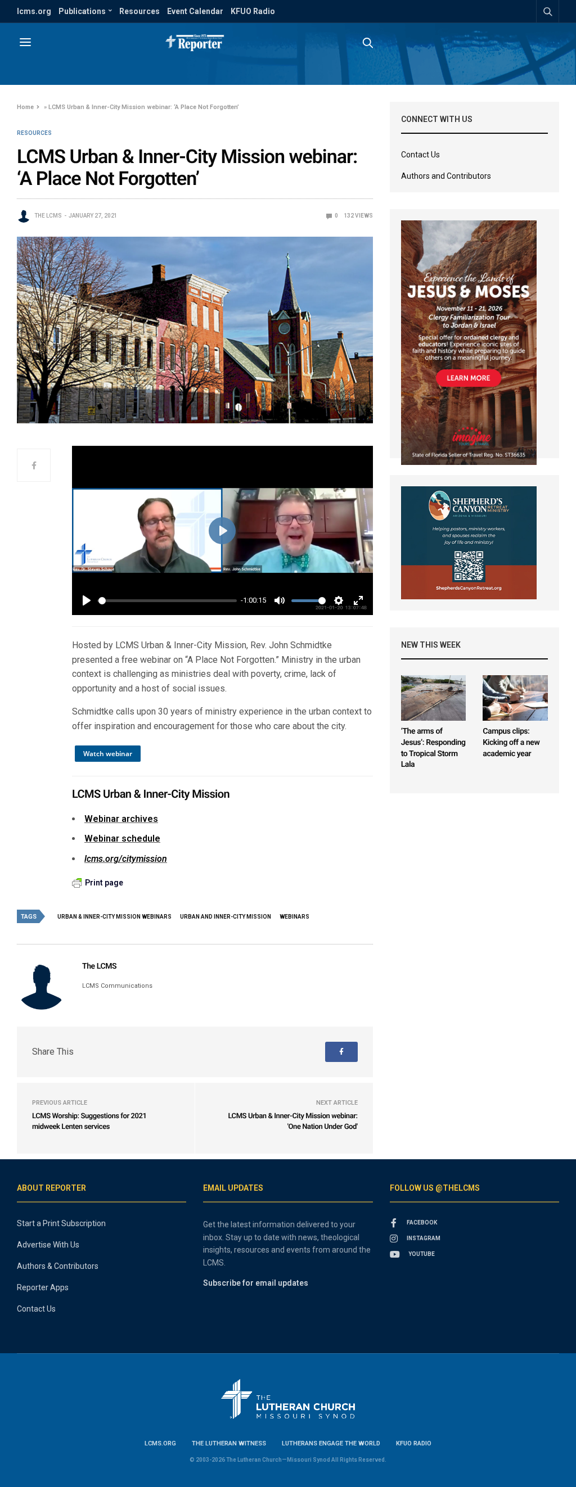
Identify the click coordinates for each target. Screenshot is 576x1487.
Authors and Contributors (446, 175)
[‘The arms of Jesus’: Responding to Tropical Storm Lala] (433, 698)
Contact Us (420, 154)
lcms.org (34, 11)
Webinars (294, 917)
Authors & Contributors (57, 1266)
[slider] (167, 600)
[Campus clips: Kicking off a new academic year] (515, 698)
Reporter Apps (43, 1287)
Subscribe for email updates (255, 1282)
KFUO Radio (253, 11)
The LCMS (48, 216)
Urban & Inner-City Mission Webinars (114, 917)
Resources (139, 11)
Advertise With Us (48, 1244)
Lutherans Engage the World (331, 1443)
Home (25, 107)
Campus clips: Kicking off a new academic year (511, 742)
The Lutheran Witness (229, 1443)
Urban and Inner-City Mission (225, 917)
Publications (82, 11)
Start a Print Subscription (61, 1223)
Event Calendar (195, 11)
